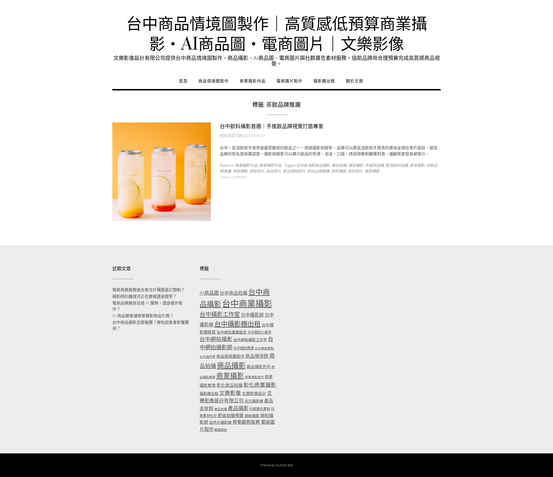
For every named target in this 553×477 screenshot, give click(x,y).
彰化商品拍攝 (230, 385)
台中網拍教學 (243, 348)
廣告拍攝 (339, 165)
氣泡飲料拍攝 (396, 165)
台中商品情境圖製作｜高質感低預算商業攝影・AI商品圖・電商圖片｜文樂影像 (276, 34)
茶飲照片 (256, 171)
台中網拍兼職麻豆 (232, 332)
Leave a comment (233, 177)
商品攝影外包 (259, 366)
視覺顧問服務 (246, 422)
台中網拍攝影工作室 (250, 339)
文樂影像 (230, 393)
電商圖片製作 (289, 81)
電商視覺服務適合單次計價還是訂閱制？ (148, 289)
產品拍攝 (220, 409)
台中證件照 (207, 356)
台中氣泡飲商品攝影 (313, 165)
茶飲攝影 (240, 171)
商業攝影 (230, 376)
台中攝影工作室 (220, 314)
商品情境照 (256, 356)
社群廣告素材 (259, 409)
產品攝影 (238, 408)
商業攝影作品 (253, 81)
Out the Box (284, 465)
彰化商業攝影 (259, 385)
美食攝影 (417, 165)
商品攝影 (231, 365)
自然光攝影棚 (220, 422)
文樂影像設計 (254, 393)
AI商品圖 (209, 293)
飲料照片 (355, 171)
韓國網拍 (220, 429)
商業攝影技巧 (254, 377)
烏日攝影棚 (254, 401)
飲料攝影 (338, 171)
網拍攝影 (252, 415)
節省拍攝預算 (231, 415)
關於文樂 (354, 81)
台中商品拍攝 (233, 293)
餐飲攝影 (372, 171)
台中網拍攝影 (216, 339)
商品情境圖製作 (213, 81)
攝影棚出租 (324, 81)
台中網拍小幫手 (259, 332)
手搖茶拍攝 (374, 165)
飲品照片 (273, 171)
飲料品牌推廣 (318, 171)
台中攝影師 (252, 314)
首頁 (183, 81)
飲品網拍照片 (294, 171)
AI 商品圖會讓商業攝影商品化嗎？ (143, 315)
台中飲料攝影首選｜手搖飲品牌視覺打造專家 (271, 126)
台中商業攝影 (247, 303)
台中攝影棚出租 (237, 324)
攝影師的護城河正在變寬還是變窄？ (144, 296)
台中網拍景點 (264, 348)
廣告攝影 (355, 165)
